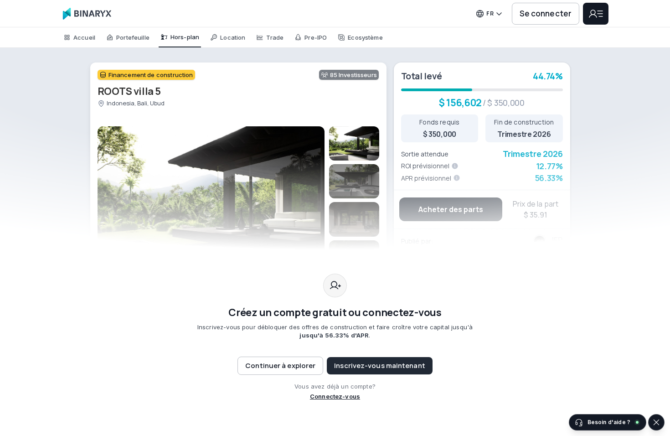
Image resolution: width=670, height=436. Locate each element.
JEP (556, 240)
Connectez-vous (335, 396)
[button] (380, 365)
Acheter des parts (450, 209)
